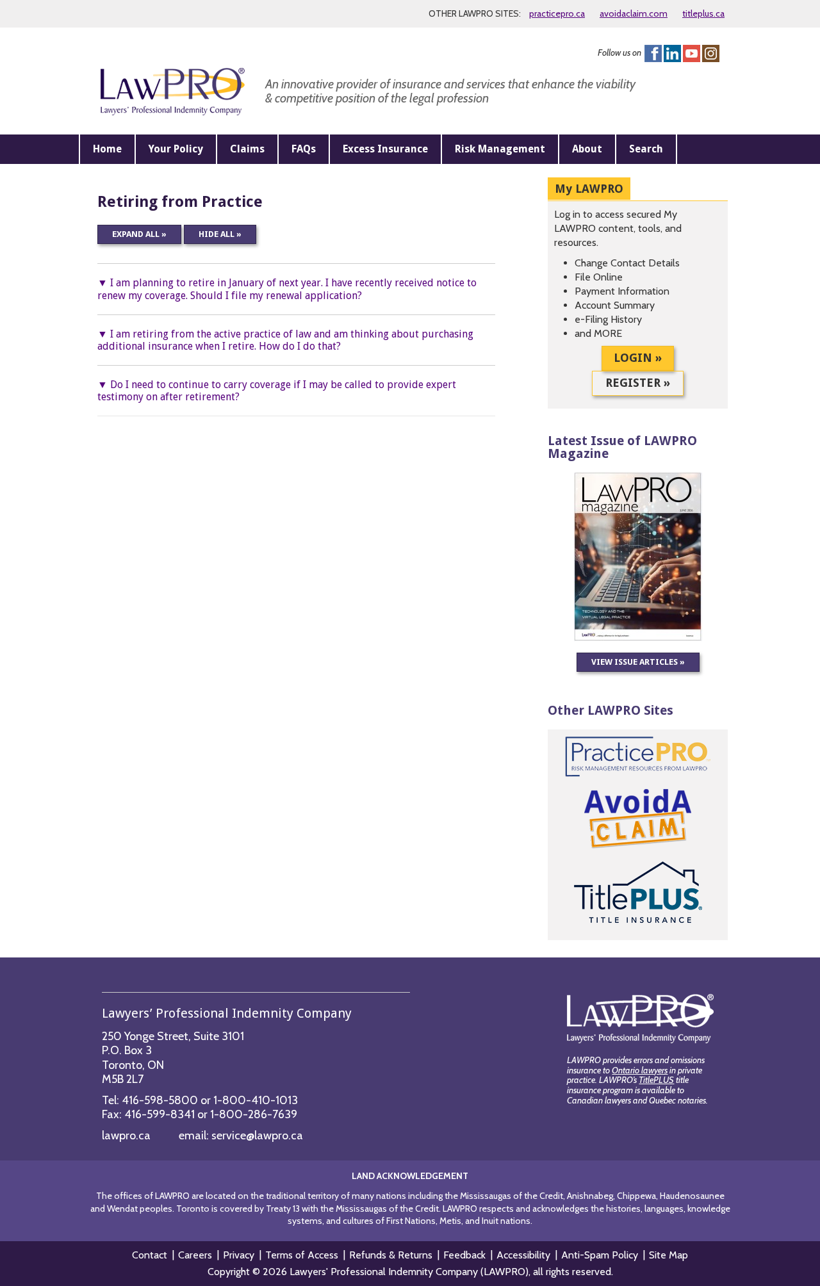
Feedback (464, 1255)
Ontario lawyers (640, 1070)
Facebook (653, 53)
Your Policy (176, 149)
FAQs (303, 149)
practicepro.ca (557, 13)
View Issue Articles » (638, 662)
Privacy (238, 1255)
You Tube (691, 53)
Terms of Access (301, 1255)
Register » (637, 382)
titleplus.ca (703, 13)
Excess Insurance (385, 149)
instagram (710, 53)
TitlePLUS (656, 1080)
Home (107, 149)
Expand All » (139, 234)
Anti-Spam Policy (599, 1255)
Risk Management (500, 149)
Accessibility (523, 1255)
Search (646, 149)
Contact (149, 1255)
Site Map (668, 1255)
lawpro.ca (126, 1135)
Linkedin (672, 53)
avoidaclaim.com (634, 13)
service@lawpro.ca (257, 1135)
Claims (247, 149)
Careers (195, 1255)
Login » (638, 357)
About (587, 149)
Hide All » (220, 234)
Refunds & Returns (390, 1255)
